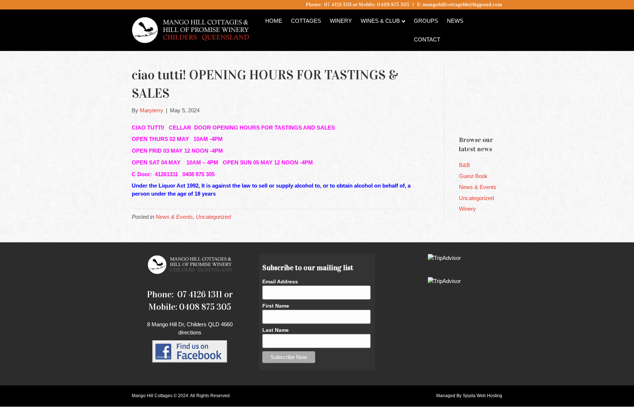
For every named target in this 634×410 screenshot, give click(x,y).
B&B (464, 165)
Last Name (275, 330)
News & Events (174, 217)
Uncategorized (213, 217)
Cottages (306, 21)
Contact (427, 39)
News (455, 21)
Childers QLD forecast (503, 117)
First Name (275, 306)
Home (273, 21)
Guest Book (473, 176)
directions (189, 332)
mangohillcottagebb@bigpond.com (462, 4)
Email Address (280, 281)
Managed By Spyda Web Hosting (469, 395)
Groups (426, 21)
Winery (341, 21)
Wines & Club (380, 21)
